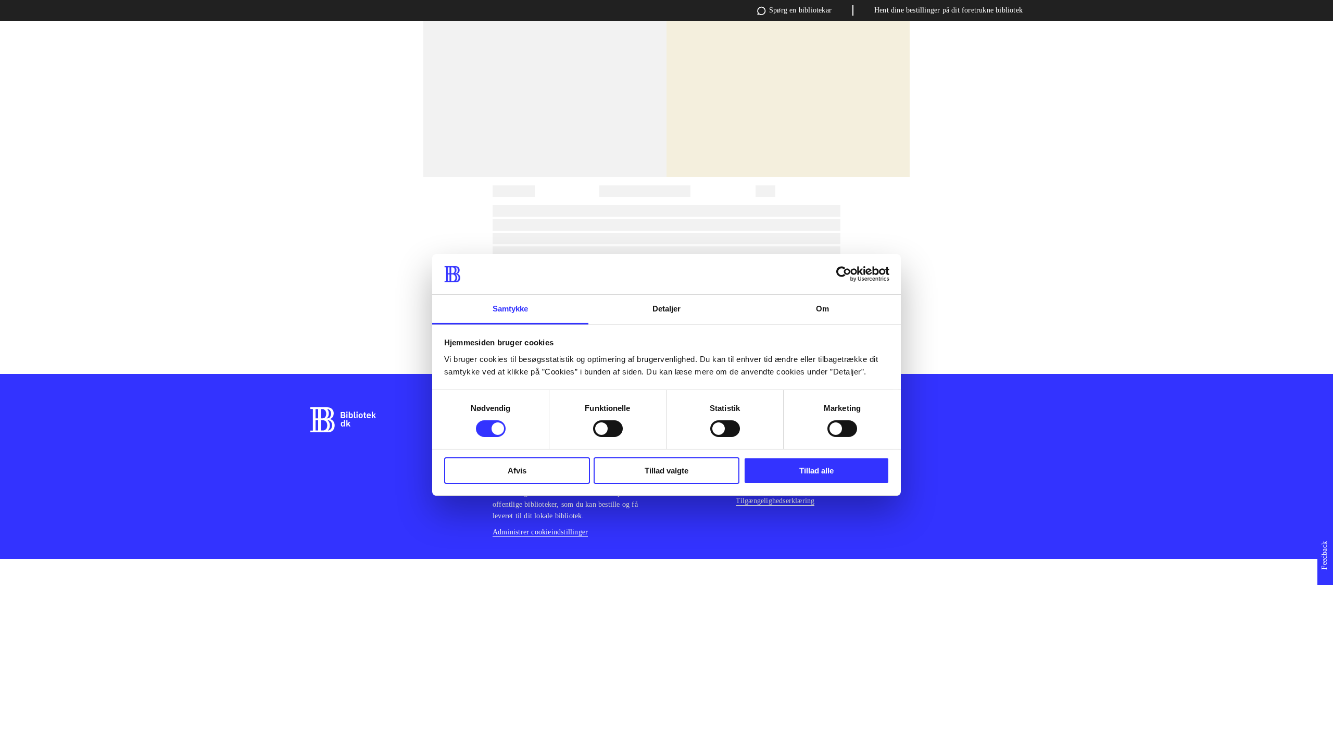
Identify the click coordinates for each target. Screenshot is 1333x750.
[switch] (608, 428)
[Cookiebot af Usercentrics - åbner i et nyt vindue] (843, 274)
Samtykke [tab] (511, 308)
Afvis (517, 470)
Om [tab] (822, 308)
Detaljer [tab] (666, 308)
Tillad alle (816, 470)
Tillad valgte (666, 470)
